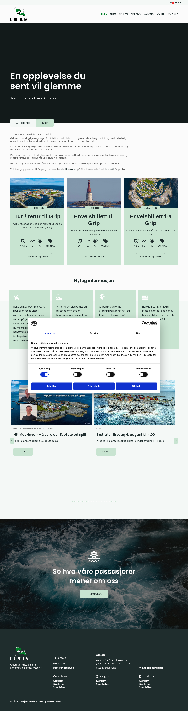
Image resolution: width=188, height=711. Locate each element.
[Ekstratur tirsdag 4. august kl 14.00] (134, 402)
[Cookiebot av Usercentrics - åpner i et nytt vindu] (144, 323)
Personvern (54, 701)
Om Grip (148, 14)
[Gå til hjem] (22, 14)
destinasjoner (69, 169)
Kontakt (173, 14)
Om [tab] (138, 333)
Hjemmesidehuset (33, 701)
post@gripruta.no (63, 667)
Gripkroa (136, 14)
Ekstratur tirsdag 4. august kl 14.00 (125, 435)
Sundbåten (59, 687)
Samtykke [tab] (50, 333)
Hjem (104, 14)
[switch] (77, 374)
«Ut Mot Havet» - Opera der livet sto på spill (49, 435)
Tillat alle (136, 386)
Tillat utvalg (94, 386)
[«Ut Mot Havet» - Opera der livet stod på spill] (51, 402)
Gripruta (58, 681)
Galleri (161, 14)
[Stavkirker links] (154, 14)
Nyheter (123, 14)
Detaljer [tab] (94, 333)
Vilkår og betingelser (151, 667)
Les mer (23, 451)
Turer (113, 14)
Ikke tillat (51, 386)
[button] (23, 123)
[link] (148, 14)
